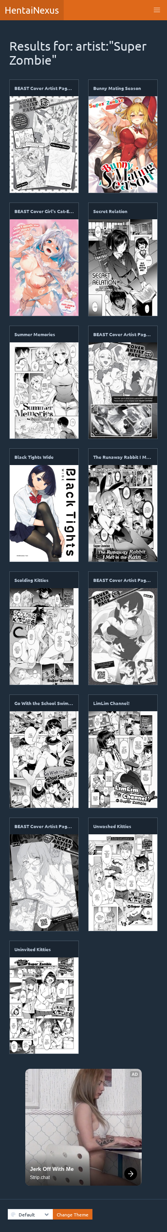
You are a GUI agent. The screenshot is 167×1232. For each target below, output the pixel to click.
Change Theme (73, 1214)
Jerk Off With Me (52, 1169)
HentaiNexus (32, 10)
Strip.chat (40, 1177)
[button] (157, 10)
